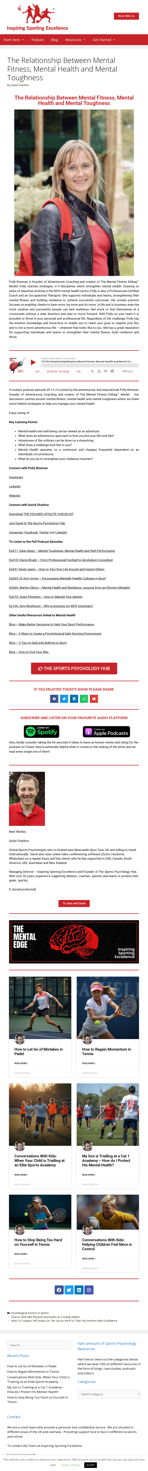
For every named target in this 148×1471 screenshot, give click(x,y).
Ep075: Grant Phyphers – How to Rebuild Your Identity (46, 597)
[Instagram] (88, 1289)
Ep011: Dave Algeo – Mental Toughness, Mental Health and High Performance (62, 551)
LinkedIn (15, 486)
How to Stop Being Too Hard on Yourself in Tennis (38, 1242)
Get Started (102, 40)
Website (14, 495)
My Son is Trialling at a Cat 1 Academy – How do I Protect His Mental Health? (106, 1160)
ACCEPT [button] (90, 1465)
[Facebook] (59, 1289)
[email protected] (24, 889)
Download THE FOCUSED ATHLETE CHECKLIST (41, 514)
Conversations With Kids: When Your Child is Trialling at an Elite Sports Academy (39, 1160)
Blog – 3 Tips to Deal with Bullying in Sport (38, 643)
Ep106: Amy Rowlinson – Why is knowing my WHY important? (51, 606)
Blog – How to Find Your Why (29, 652)
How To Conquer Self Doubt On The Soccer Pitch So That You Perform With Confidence (64, 1320)
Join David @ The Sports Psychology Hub (37, 523)
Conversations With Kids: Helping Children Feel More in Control (107, 1244)
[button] (54, 699)
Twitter (44, 532)
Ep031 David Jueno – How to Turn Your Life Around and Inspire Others (57, 569)
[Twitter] (69, 1289)
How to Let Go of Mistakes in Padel (31, 1366)
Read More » (21, 1063)
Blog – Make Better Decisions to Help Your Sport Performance (51, 624)
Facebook (31, 532)
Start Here (12, 40)
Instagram (16, 477)
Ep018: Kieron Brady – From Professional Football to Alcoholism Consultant (61, 560)
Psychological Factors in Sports (30, 1313)
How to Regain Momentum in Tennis (33, 1371)
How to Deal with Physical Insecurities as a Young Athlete (45, 1317)
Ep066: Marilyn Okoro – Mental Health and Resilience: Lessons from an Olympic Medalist (69, 587)
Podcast (37, 40)
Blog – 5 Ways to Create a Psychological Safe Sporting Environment (55, 633)
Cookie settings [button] (70, 1465)
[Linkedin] (79, 1289)
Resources (73, 40)
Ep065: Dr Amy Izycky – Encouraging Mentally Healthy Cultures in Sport (57, 578)
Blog (54, 40)
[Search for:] (38, 1345)
